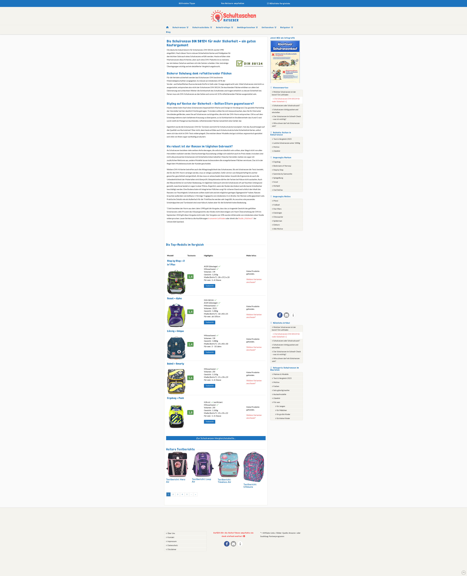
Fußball (276, 205)
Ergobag (276, 162)
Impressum (172, 541)
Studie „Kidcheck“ (245, 218)
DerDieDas (278, 190)
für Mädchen (282, 410)
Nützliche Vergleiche (279, 3)
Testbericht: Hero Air (175, 480)
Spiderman (277, 221)
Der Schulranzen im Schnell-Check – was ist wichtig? (286, 117)
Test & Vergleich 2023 (282, 139)
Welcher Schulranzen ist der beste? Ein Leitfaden (284, 93)
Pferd (275, 201)
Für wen (276, 402)
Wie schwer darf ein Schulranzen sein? (286, 124)
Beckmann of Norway (282, 166)
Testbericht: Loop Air (201, 480)
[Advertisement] (288, 270)
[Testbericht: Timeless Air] (229, 465)
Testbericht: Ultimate (250, 485)
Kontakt (170, 537)
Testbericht (210, 286)
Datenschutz (172, 545)
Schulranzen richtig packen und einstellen (285, 110)
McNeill (276, 186)
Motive (276, 147)
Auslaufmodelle (279, 394)
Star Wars (277, 209)
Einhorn (276, 225)
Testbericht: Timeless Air (224, 480)
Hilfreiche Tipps (187, 3)
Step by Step (278, 170)
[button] (280, 315)
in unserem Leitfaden (216, 218)
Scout (275, 182)
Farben (276, 386)
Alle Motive (278, 229)
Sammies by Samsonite (282, 174)
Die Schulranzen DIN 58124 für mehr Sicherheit (286, 100)
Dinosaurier (278, 217)
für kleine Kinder (283, 418)
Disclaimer (171, 549)
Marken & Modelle (280, 374)
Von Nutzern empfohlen (232, 3)
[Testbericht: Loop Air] (203, 464)
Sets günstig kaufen (281, 390)
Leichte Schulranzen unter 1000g (286, 143)
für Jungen (281, 406)
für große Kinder (283, 414)
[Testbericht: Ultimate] (253, 467)
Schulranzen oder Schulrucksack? (286, 105)
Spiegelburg (278, 178)
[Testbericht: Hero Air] (177, 465)
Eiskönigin (277, 213)
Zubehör (276, 151)
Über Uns (171, 533)
